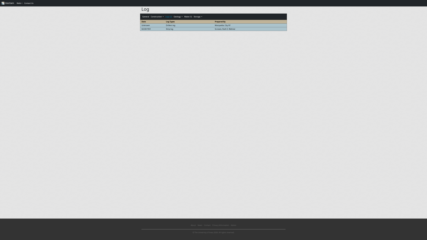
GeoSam (9, 3)
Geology (177, 16)
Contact (207, 225)
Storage (197, 16)
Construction (156, 16)
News (200, 225)
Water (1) (188, 16)
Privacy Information (220, 225)
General (145, 16)
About (193, 225)
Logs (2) (168, 16)
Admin (233, 225)
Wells (19, 3)
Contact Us (28, 3)
